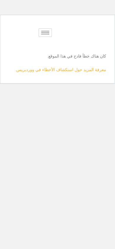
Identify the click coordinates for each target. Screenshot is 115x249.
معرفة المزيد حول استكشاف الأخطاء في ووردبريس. (60, 69)
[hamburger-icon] (45, 32)
